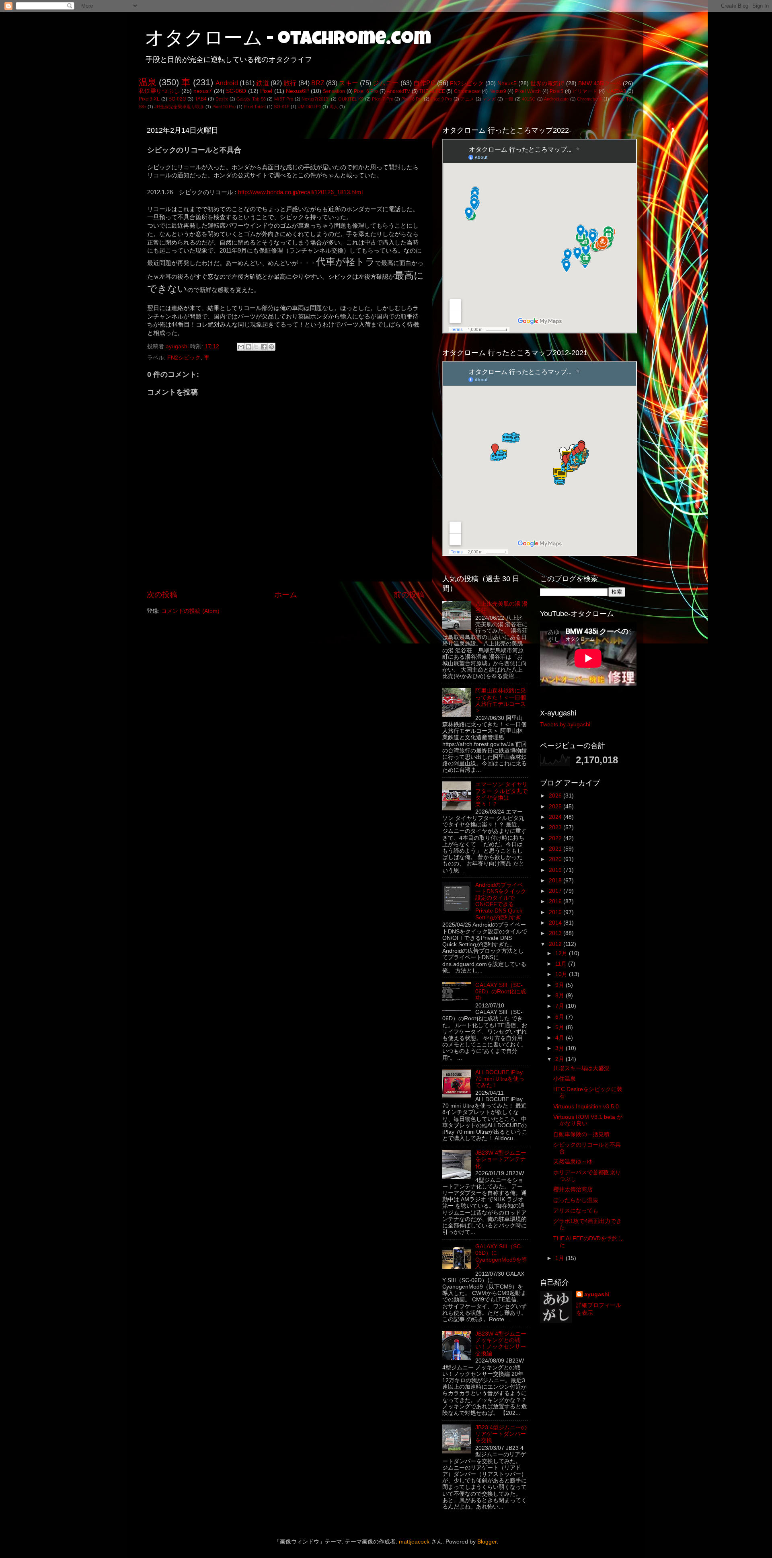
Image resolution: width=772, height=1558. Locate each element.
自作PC (424, 82)
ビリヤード (584, 91)
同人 (333, 106)
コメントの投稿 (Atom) (190, 611)
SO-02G (177, 99)
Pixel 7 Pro (382, 99)
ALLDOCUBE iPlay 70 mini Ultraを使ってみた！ (499, 1078)
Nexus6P (297, 91)
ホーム (285, 594)
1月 (560, 1258)
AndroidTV (398, 91)
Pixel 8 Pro (412, 99)
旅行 (289, 82)
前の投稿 (409, 594)
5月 (560, 1027)
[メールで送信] (241, 347)
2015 (556, 912)
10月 (562, 974)
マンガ (489, 99)
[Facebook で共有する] (264, 347)
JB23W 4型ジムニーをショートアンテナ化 (500, 1159)
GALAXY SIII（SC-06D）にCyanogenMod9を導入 (501, 1256)
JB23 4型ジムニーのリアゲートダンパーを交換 (501, 1433)
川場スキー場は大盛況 (581, 1068)
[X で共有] (256, 347)
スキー (348, 82)
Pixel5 (556, 91)
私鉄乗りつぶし (159, 91)
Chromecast (467, 91)
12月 (562, 953)
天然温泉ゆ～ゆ (573, 1162)
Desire (222, 99)
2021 (556, 849)
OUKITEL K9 (350, 99)
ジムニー (385, 82)
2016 (556, 901)
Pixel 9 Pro (441, 99)
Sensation (334, 91)
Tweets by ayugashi (565, 724)
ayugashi (597, 1294)
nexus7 (202, 91)
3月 (560, 1048)
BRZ (317, 82)
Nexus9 (497, 91)
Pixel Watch (528, 91)
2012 (556, 944)
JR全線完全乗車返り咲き (179, 106)
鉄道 (262, 82)
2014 (556, 923)
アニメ (467, 99)
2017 (556, 891)
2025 (556, 807)
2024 (556, 817)
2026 (556, 796)
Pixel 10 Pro (224, 106)
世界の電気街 (547, 83)
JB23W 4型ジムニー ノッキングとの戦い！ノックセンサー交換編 (500, 1344)
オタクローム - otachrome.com (288, 40)
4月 (560, 1038)
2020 (556, 859)
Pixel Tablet (255, 106)
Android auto (556, 99)
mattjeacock (414, 1542)
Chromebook (589, 99)
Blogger (487, 1542)
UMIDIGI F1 (309, 106)
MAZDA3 (616, 91)
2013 (556, 933)
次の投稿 (162, 594)
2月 (560, 1059)
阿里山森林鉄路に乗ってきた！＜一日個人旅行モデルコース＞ (500, 700)
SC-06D (236, 91)
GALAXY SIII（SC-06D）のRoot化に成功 (500, 991)
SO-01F (282, 106)
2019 (556, 870)
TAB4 (201, 99)
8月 (560, 996)
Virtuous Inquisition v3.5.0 (586, 1107)
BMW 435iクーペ (599, 83)
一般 (509, 99)
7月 (560, 1006)
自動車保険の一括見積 (581, 1134)
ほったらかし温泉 (575, 1200)
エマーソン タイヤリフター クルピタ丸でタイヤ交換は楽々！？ (501, 794)
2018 (556, 881)
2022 (556, 838)
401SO (529, 99)
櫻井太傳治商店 (573, 1189)
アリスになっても (575, 1211)
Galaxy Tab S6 (251, 99)
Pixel (266, 91)
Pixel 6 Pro (366, 91)
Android (227, 82)
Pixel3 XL (149, 99)
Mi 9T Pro (284, 99)
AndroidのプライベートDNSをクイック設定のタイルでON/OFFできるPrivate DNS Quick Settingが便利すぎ (500, 901)
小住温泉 (564, 1079)
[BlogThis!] (248, 347)
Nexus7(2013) (316, 99)
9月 (560, 985)
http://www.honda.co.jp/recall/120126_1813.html (300, 192)
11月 (561, 964)
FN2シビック (466, 83)
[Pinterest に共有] (271, 347)
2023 (556, 827)
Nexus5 (507, 83)
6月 (560, 1017)
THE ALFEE (432, 91)
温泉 (147, 82)
